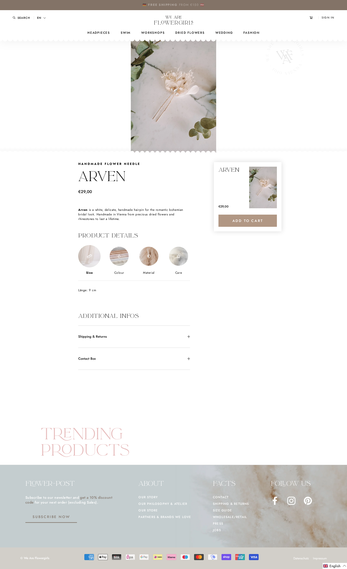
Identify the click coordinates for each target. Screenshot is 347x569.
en (39, 18)
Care (178, 272)
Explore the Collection (189, 5)
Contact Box (87, 358)
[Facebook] (275, 501)
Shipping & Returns (92, 336)
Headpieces (98, 32)
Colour (119, 272)
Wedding (224, 32)
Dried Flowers (189, 32)
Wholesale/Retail (230, 517)
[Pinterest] (308, 501)
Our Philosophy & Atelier (162, 504)
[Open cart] (314, 17)
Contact (221, 497)
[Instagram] (291, 501)
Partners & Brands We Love (164, 517)
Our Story (148, 497)
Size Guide (222, 510)
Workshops (153, 32)
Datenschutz (301, 558)
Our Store (148, 510)
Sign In (328, 18)
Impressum (320, 558)
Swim (126, 32)
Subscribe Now (51, 516)
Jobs (217, 530)
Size (89, 272)
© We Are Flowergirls (34, 558)
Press (218, 524)
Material (149, 272)
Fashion (251, 32)
